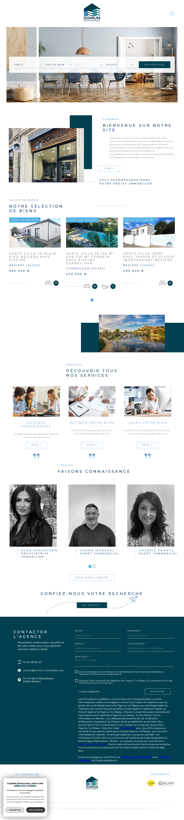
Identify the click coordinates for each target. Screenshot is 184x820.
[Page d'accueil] (92, 13)
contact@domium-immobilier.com (43, 670)
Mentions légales (114, 808)
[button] (92, 300)
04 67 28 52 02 (32, 662)
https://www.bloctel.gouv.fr (92, 744)
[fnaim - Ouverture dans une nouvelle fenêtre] (151, 783)
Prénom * (135, 631)
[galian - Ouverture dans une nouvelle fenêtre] (166, 783)
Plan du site (101, 808)
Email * (80, 644)
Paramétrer (15, 810)
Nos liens (132, 808)
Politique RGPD (144, 808)
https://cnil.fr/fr (127, 728)
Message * (82, 657)
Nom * (79, 631)
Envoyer (158, 691)
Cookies (155, 808)
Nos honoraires (88, 808)
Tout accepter (36, 810)
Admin (125, 808)
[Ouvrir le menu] (172, 13)
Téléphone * (137, 644)
